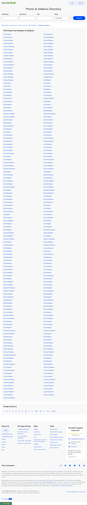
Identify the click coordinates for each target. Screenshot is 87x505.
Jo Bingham (6, 214)
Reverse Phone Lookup (56, 432)
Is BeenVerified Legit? (7, 436)
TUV (48, 411)
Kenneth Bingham (8, 318)
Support (36, 429)
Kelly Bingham (7, 309)
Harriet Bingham (49, 43)
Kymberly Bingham (9, 364)
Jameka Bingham (8, 126)
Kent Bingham (7, 321)
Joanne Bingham (8, 221)
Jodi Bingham (48, 221)
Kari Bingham (48, 273)
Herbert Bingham (49, 62)
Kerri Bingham (48, 321)
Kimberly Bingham (9, 334)
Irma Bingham (7, 95)
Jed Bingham (7, 172)
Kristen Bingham (8, 346)
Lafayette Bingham (9, 370)
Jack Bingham (7, 108)
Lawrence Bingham (9, 398)
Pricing (3, 439)
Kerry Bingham (7, 324)
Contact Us (37, 432)
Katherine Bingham (9, 288)
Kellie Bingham (48, 306)
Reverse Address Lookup (56, 437)
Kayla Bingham (7, 300)
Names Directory (23, 25)
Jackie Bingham (48, 108)
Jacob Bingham (48, 111)
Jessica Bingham (48, 199)
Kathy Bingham (8, 294)
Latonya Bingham (49, 382)
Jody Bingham (7, 224)
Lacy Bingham (7, 367)
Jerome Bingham (49, 193)
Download (20, 433)
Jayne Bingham (48, 156)
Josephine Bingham (49, 245)
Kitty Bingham (7, 340)
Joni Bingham (7, 242)
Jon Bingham (47, 236)
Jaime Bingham (8, 120)
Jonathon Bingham (49, 239)
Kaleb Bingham (8, 269)
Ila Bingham (47, 83)
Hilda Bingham (48, 65)
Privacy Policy (81, 492)
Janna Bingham (7, 150)
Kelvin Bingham (8, 312)
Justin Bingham (8, 266)
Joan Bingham (48, 214)
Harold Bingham (8, 43)
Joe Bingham (47, 224)
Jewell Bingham (8, 205)
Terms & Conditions (67, 486)
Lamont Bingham (49, 370)
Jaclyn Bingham (8, 111)
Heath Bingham (48, 53)
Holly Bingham (7, 71)
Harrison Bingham (8, 46)
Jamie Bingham (48, 129)
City (38, 14)
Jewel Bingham (48, 202)
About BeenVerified (7, 434)
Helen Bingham (48, 59)
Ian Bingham (47, 80)
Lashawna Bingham (49, 379)
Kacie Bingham (48, 266)
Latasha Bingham (8, 382)
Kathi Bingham (48, 288)
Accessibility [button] (5, 499)
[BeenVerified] (9, 3)
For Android (21, 441)
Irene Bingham (7, 92)
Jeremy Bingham (49, 187)
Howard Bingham (49, 74)
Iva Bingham (47, 101)
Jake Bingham (7, 123)
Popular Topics (38, 447)
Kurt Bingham (48, 358)
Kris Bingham (48, 340)
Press (3, 447)
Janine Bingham (8, 147)
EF (16, 411)
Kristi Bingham (48, 346)
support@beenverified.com (78, 439)
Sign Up (81, 3)
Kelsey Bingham (48, 309)
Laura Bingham (48, 389)
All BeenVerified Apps (23, 429)
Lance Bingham (48, 373)
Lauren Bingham (49, 392)
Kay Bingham (47, 297)
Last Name (22, 14)
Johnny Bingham (48, 233)
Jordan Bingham (48, 242)
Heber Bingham (48, 56)
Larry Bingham (48, 376)
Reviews (4, 442)
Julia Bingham (7, 260)
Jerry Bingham (7, 196)
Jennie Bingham (8, 181)
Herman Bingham (8, 65)
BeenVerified (5, 25)
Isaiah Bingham (8, 101)
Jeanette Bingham (8, 163)
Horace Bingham (8, 74)
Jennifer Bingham (49, 181)
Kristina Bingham (8, 352)
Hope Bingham (48, 71)
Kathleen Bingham (9, 291)
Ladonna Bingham (49, 367)
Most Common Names (40, 449)
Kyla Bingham (7, 361)
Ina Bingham (7, 86)
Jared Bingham (48, 150)
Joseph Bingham (8, 245)
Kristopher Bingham (9, 355)
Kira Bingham (48, 334)
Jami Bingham (7, 129)
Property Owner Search (56, 440)
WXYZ (53, 411)
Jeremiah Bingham (9, 187)
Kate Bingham (48, 285)
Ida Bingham (7, 83)
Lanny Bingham (8, 376)
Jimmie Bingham (8, 211)
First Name (5, 14)
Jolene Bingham (8, 236)
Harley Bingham (48, 40)
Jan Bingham (7, 132)
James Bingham (48, 126)
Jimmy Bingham (48, 211)
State (56, 14)
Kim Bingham (48, 327)
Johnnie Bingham (8, 233)
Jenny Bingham (8, 184)
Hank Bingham (7, 37)
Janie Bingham (48, 144)
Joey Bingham (48, 227)
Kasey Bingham (8, 285)
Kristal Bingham (48, 343)
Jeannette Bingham (9, 169)
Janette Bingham (49, 141)
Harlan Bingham (8, 40)
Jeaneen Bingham (49, 159)
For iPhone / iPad (22, 432)
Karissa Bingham (49, 276)
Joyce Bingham (7, 254)
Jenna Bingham (48, 178)
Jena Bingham (7, 178)
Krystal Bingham (8, 358)
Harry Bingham (48, 46)
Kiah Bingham (7, 327)
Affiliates (36, 444)
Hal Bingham (7, 34)
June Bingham (48, 263)
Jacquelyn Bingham (9, 117)
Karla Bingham (48, 279)
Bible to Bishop (33, 25)
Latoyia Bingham (49, 386)
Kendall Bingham (8, 315)
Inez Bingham (48, 86)
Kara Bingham (48, 269)
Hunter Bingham (8, 80)
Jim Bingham (47, 208)
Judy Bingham (48, 257)
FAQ (35, 437)
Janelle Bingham (49, 138)
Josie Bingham (7, 251)
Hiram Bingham (8, 68)
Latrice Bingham (8, 389)
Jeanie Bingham (48, 163)
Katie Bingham (48, 294)
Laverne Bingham (49, 395)
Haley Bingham (48, 34)
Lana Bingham (7, 373)
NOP (36, 411)
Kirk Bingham (48, 337)
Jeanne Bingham (48, 166)
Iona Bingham (7, 89)
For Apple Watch (22, 436)
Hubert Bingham (8, 77)
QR (41, 411)
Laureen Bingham (8, 392)
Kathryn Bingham (49, 291)
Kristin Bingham (48, 349)
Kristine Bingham (49, 352)
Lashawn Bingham (9, 379)
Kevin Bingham (48, 324)
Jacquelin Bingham (9, 114)
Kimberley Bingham (50, 331)
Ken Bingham (48, 312)
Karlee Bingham (8, 282)
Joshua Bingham (48, 248)
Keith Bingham (7, 303)
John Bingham (7, 230)
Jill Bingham (47, 205)
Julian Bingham (48, 260)
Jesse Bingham (7, 199)
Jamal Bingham (48, 123)
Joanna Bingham (48, 218)
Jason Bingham (48, 153)
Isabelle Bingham (49, 98)
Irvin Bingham (48, 95)
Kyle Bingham (48, 361)
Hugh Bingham (48, 77)
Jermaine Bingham (49, 190)
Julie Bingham (7, 263)
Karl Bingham (7, 279)
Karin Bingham (7, 276)
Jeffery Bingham (8, 175)
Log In (72, 3)
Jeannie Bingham (49, 169)
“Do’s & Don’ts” (56, 486)
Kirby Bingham (7, 337)
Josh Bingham (7, 248)
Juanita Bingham (48, 254)
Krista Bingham (8, 343)
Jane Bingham (48, 135)
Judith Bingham (8, 257)
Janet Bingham (7, 141)
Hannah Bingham (49, 37)
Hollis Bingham (48, 68)
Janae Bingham (7, 135)
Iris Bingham (47, 92)
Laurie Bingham (8, 395)
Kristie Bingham (8, 349)
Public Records (54, 442)
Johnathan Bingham (49, 230)
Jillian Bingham (8, 208)
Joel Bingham (7, 227)
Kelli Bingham (7, 306)
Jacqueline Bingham (50, 114)
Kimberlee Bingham (9, 331)
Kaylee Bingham (48, 300)
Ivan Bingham (7, 104)
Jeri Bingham (7, 190)
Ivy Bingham (47, 104)
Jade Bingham (48, 117)
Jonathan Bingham (9, 239)
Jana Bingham (48, 132)
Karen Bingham (8, 273)
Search (79, 18)
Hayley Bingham (49, 49)
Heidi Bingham (7, 59)
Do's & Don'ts (37, 434)
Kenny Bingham (48, 318)
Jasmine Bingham (8, 153)
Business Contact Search (24, 443)
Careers (4, 444)
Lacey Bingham (48, 364)
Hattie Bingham (8, 49)
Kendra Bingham (49, 315)
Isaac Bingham (7, 98)
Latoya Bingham (8, 386)
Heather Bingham (8, 56)
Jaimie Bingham (48, 120)
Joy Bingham (47, 251)
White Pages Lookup (55, 445)
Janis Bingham (48, 147)
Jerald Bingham (48, 184)
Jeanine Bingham (8, 166)
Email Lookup (53, 434)
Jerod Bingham (7, 193)
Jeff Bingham (47, 172)
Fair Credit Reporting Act (49, 482)
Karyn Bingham (48, 282)
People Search (13, 25)
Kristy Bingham (48, 355)
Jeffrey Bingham (48, 175)
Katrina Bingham (8, 297)
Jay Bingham (7, 156)
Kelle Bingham (48, 303)
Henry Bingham (8, 62)
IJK (26, 411)
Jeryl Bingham (48, 196)
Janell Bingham (8, 138)
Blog (3, 450)
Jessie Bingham (8, 202)
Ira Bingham (47, 89)
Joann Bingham (8, 218)
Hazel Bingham (8, 53)
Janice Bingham (8, 144)
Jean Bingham (7, 159)
